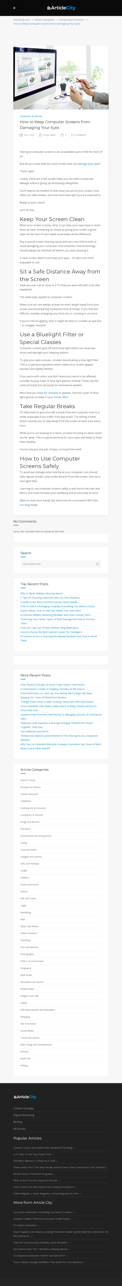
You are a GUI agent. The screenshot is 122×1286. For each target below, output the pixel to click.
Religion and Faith (29, 995)
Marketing (25, 912)
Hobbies (24, 877)
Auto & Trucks (27, 780)
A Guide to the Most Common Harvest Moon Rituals (48, 601)
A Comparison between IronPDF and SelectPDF (40, 1255)
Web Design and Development (36, 1044)
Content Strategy (23, 1108)
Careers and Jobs (29, 794)
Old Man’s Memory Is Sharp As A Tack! (35, 1160)
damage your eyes (89, 164)
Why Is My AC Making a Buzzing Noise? (41, 593)
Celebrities (25, 801)
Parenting (25, 940)
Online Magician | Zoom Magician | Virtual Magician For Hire (47, 1193)
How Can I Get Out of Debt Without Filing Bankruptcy (49, 627)
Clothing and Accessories (33, 808)
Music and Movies (29, 926)
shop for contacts (48, 393)
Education (25, 828)
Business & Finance (30, 787)
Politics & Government (32, 961)
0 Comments (80, 135)
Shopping (25, 1016)
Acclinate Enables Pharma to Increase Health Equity (43, 1218)
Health (23, 870)
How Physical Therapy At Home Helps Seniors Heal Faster (52, 684)
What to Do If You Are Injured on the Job (37, 1180)
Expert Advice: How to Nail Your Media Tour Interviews (50, 610)
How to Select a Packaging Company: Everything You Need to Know (57, 606)
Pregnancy (25, 968)
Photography (27, 954)
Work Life (25, 1058)
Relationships (27, 988)
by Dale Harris (49, 135)
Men (22, 919)
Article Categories (44, 19)
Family (23, 842)
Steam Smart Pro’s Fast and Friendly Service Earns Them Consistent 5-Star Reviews (60, 1167)
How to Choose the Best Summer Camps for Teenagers (51, 632)
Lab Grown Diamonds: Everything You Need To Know (44, 1212)
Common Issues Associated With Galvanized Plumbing (44, 1147)
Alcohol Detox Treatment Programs (34, 1173)
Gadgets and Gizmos (31, 856)
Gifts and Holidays (29, 863)
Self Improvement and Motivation (37, 1009)
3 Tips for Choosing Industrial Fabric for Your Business (50, 597)
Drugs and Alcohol (29, 821)
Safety (23, 1002)
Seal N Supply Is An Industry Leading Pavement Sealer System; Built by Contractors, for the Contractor (61, 1233)
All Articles (19, 1129)
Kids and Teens (28, 898)
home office (61, 397)
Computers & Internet (71, 19)
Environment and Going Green (35, 835)
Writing (24, 1065)
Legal (23, 905)
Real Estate (26, 975)
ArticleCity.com (21, 19)
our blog (25, 505)
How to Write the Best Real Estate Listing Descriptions (45, 1186)
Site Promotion (28, 1023)
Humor (24, 891)
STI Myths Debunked (26, 1225)
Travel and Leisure (29, 1037)
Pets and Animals (29, 947)
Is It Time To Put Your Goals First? (33, 1154)
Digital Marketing (23, 1115)
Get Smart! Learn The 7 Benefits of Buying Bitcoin (42, 1249)
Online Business (28, 933)
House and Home (29, 884)
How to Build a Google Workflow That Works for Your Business (49, 1262)
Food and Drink (28, 849)
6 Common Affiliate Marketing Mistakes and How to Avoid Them (55, 614)
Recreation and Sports (31, 982)
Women (24, 1051)
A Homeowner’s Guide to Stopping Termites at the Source (52, 688)
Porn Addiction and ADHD (34, 731)
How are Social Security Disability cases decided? (41, 1242)
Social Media (27, 1030)
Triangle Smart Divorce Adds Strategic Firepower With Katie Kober (57, 701)
